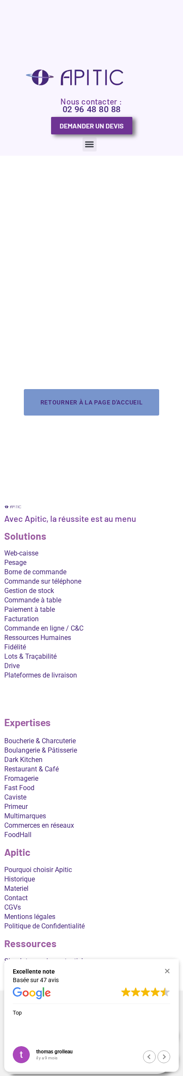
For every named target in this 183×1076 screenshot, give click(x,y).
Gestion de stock (29, 591)
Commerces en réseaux (39, 825)
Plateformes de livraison (40, 675)
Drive (12, 666)
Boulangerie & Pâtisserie (40, 750)
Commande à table (32, 600)
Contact (16, 898)
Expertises (27, 723)
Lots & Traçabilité (30, 656)
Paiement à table (29, 609)
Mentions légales (29, 917)
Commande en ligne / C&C (43, 628)
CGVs (12, 907)
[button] (90, 144)
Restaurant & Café (31, 769)
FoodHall (17, 835)
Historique (19, 879)
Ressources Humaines (37, 638)
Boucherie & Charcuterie (40, 741)
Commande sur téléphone (42, 581)
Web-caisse (21, 553)
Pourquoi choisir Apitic (38, 870)
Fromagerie (21, 778)
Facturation (21, 619)
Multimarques (25, 816)
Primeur (16, 807)
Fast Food (19, 788)
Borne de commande (35, 572)
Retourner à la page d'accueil (91, 402)
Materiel (16, 888)
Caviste (15, 797)
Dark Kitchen (23, 760)
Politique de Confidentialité (44, 926)
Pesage (15, 562)
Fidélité (15, 647)
